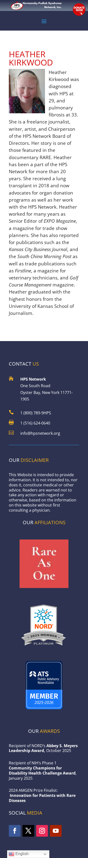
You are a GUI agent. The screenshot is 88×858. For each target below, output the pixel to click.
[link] (44, 647)
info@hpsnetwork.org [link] (40, 433)
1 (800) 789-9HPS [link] (35, 413)
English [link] (21, 854)
